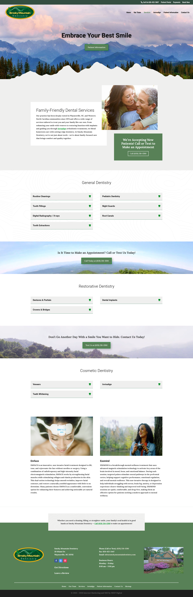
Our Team (137, 13)
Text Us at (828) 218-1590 (96, 345)
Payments (176, 2)
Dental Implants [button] (109, 300)
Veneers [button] (37, 384)
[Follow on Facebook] (56, 560)
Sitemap (128, 586)
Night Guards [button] (108, 206)
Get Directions (61, 567)
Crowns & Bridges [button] (41, 309)
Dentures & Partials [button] (42, 300)
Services (147, 13)
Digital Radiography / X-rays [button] (46, 216)
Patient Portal (166, 2)
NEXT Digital (116, 593)
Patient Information (171, 13)
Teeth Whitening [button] (40, 394)
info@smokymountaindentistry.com (120, 554)
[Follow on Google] (60, 560)
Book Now (186, 2)
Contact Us (185, 13)
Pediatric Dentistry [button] (111, 196)
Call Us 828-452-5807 (151, 2)
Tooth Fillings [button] (39, 206)
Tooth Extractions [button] (41, 225)
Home (128, 13)
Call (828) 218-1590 (138, 153)
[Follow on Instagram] (65, 560)
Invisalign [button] (107, 384)
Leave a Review (61, 573)
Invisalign (157, 13)
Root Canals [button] (108, 216)
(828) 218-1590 (123, 548)
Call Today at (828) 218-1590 (96, 261)
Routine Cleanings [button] (41, 196)
